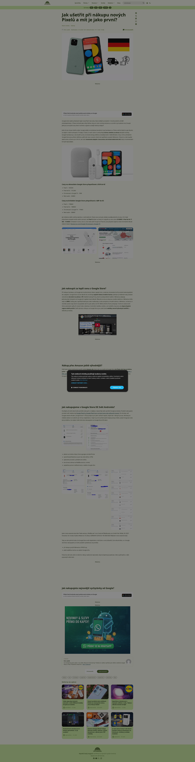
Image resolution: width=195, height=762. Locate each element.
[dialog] (97, 381)
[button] (97, 383)
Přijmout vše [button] (117, 387)
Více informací (83, 380)
